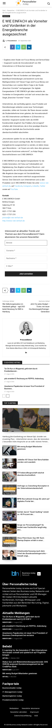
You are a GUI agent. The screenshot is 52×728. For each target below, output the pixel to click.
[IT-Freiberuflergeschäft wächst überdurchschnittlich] (9, 476)
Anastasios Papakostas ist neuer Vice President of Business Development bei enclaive (25, 634)
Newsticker (11, 10)
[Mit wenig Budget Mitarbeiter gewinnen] (9, 450)
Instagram (27, 186)
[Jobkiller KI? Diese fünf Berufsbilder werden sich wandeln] (9, 463)
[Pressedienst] (4, 40)
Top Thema (6, 493)
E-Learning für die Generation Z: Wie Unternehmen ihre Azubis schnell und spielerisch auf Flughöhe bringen (24, 652)
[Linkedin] (29, 47)
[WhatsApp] (23, 47)
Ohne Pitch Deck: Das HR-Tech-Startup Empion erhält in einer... (31, 539)
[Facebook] (12, 47)
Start (4, 10)
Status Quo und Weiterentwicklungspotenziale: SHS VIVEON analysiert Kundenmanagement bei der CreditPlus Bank (25, 664)
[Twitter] (18, 47)
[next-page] (7, 395)
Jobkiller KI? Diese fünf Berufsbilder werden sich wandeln (33, 461)
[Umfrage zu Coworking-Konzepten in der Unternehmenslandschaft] (9, 490)
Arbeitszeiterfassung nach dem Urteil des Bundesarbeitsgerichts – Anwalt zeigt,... (32, 553)
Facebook (18, 186)
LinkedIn (35, 186)
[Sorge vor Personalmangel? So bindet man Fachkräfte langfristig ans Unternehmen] (9, 529)
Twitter (42, 186)
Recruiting (6, 546)
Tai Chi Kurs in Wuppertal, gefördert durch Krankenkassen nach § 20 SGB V (21, 618)
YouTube (14, 189)
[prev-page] (3, 395)
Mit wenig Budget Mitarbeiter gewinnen (19, 673)
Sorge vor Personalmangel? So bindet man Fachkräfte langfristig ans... (31, 527)
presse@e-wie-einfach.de (12, 218)
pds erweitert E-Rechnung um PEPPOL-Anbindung (24, 379)
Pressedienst (12, 41)
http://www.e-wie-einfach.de (13, 221)
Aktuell (5, 430)
